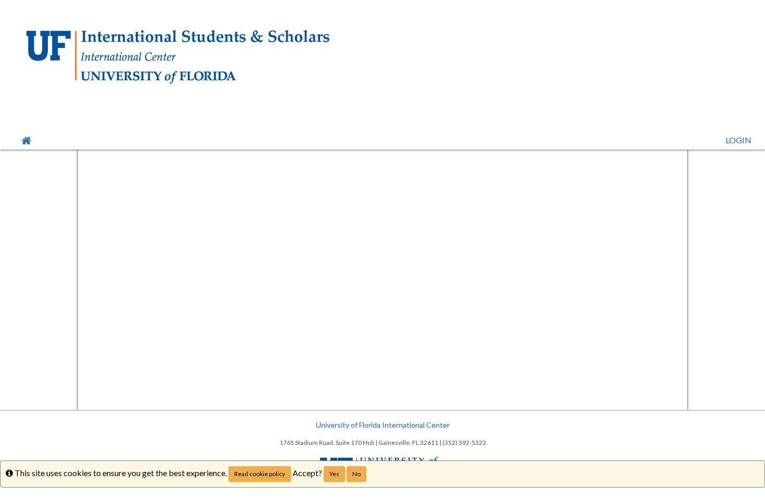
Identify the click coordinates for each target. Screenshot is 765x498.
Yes (334, 474)
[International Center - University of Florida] (382, 57)
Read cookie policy (259, 474)
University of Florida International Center (383, 424)
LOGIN (738, 140)
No (356, 474)
